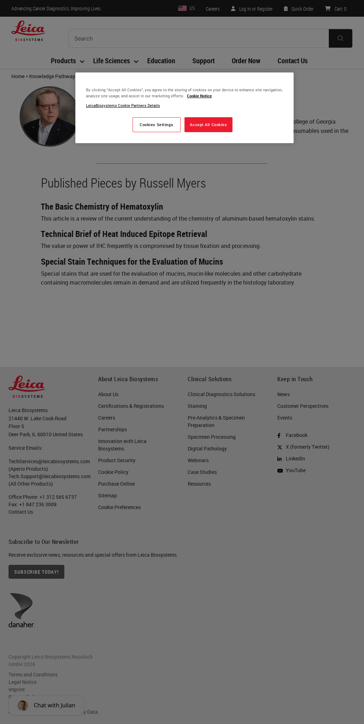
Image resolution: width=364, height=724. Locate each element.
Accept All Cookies (208, 124)
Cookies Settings (156, 124)
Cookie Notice (199, 95)
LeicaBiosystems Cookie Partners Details (123, 105)
